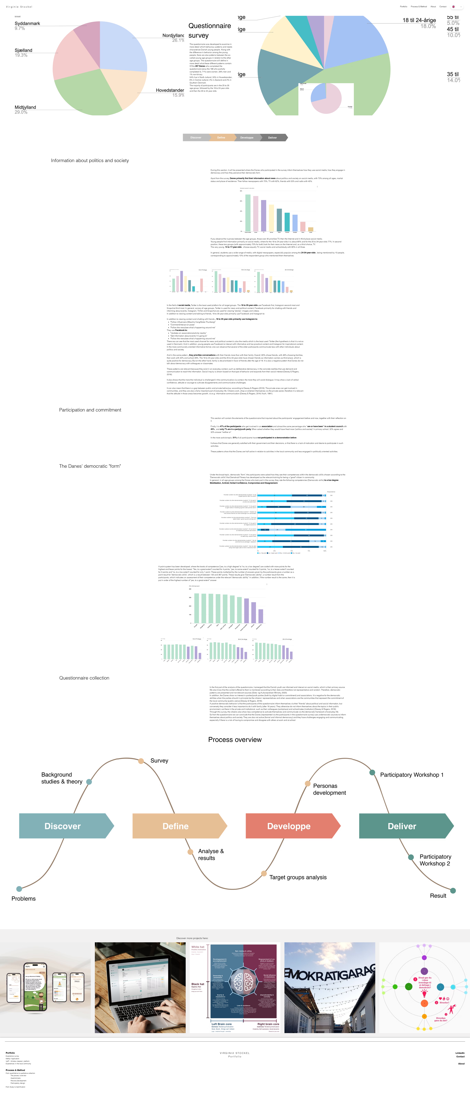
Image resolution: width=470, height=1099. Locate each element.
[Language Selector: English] (457, 6)
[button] (419, 6)
